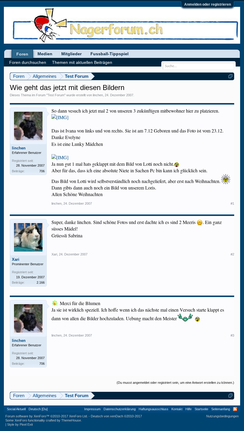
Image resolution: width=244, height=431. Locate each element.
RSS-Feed (235, 409)
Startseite (201, 409)
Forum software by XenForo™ (46, 416)
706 (42, 171)
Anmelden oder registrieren (207, 4)
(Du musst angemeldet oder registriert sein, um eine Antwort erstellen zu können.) (175, 382)
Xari (15, 259)
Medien (44, 53)
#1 (232, 203)
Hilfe (188, 409)
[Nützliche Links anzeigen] (230, 76)
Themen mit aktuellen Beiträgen (82, 62)
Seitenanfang (220, 409)
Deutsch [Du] (38, 409)
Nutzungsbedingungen (222, 416)
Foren (22, 54)
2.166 (41, 282)
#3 (232, 335)
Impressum (92, 409)
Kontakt (176, 409)
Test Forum (56, 95)
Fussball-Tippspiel (109, 53)
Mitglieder (71, 53)
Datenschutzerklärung (120, 409)
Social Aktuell (16, 409)
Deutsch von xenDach (116, 416)
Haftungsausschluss (153, 409)
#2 (232, 254)
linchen (98, 95)
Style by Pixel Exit (20, 424)
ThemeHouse (71, 420)
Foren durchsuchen (27, 62)
